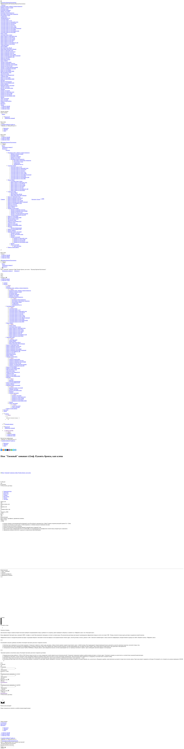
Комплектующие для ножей (16, 387)
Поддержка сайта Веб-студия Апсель (7, 744)
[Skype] (13, 450)
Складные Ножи (13, 308)
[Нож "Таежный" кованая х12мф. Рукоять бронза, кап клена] (16, 472)
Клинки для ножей (16, 395)
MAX (4, 130)
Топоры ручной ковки (14, 359)
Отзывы (5, 495)
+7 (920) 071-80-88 (5, 106)
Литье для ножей (16, 406)
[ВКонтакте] (1, 450)
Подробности (4, 682)
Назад (9, 285)
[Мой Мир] (5, 450)
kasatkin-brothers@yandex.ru (8, 124)
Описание (5, 492)
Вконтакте (6, 128)
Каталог (8, 286)
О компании (4, 722)
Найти (2, 747)
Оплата (5, 497)
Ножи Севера (12, 325)
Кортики (11, 380)
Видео (5, 494)
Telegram (5, 129)
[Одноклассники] (3, 450)
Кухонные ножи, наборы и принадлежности (20, 290)
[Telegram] (15, 450)
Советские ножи (13, 339)
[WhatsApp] (11, 450)
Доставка (5, 499)
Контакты (3, 725)
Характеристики (7, 491)
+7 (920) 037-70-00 (5, 108)
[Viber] (9, 450)
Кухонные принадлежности (19, 299)
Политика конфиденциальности (10, 740)
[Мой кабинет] (1, 272)
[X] (7, 450)
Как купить (6, 496)
